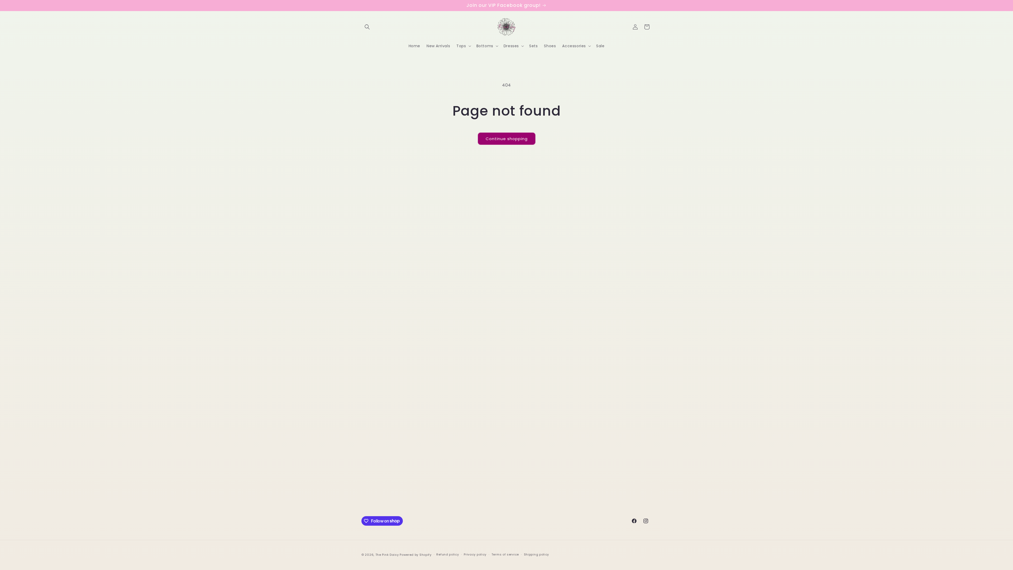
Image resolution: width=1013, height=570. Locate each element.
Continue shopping (507, 138)
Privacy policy (475, 554)
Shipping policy (536, 554)
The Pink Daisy (387, 555)
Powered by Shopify (416, 555)
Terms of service (505, 554)
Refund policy (447, 554)
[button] (367, 27)
